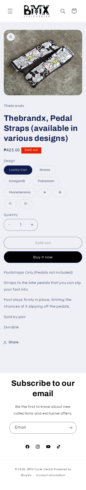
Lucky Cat (20, 171)
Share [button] (14, 342)
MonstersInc (22, 193)
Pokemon (48, 182)
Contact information (50, 475)
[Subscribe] (70, 428)
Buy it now (43, 257)
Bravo (47, 171)
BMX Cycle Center (40, 469)
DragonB (19, 182)
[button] (10, 10)
